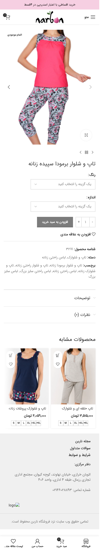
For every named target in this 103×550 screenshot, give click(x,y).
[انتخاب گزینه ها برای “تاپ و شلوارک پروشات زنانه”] (10, 355)
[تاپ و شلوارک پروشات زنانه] (26, 376)
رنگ (93, 175)
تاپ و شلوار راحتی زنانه (32, 265)
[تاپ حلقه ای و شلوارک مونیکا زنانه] (73, 376)
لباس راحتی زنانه (54, 257)
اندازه (92, 197)
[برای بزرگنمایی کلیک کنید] (86, 135)
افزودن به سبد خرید (55, 222)
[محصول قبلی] (93, 153)
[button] (91, 87)
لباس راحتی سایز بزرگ (35, 271)
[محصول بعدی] (81, 153)
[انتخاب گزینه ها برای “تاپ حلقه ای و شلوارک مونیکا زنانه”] (58, 355)
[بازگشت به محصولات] (87, 153)
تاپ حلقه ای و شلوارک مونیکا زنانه (77, 411)
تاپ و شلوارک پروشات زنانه (27, 408)
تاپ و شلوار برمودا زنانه (66, 265)
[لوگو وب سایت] (50, 17)
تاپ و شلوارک (77, 257)
